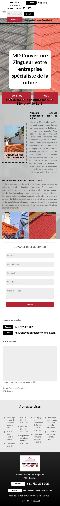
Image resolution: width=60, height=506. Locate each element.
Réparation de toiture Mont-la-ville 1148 (24, 440)
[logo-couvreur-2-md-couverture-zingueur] (4, 11)
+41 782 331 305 (24, 327)
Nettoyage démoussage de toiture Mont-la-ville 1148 (51, 423)
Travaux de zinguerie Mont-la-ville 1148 (38, 438)
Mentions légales (30, 501)
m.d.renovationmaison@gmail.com (35, 332)
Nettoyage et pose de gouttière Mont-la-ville (11, 423)
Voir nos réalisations (16, 98)
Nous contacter (45, 98)
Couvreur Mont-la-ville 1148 (24, 429)
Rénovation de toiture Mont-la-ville (51, 436)
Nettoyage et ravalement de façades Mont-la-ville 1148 (38, 424)
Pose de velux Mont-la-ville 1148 (10, 436)
